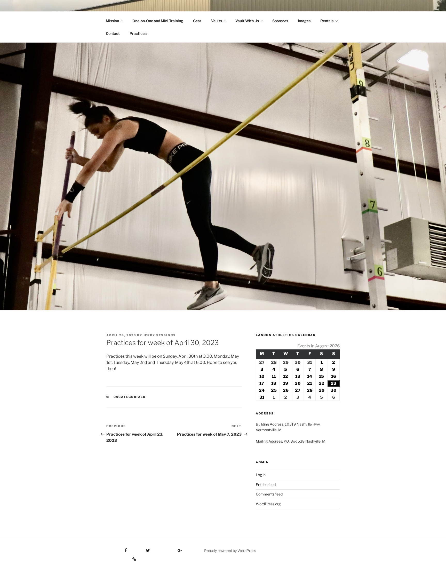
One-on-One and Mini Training (157, 21)
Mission (112, 21)
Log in (261, 475)
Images (304, 21)
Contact (113, 33)
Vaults (216, 21)
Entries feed (266, 484)
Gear (197, 21)
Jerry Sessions (159, 335)
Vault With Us (247, 21)
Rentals (326, 21)
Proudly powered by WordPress (230, 550)
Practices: (138, 33)
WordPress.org (268, 504)
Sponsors (280, 21)
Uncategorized (130, 397)
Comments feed (269, 494)
